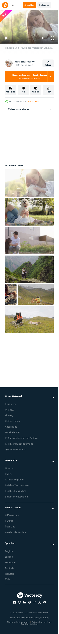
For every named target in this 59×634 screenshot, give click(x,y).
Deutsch (9, 588)
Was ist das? (33, 101)
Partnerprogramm (14, 499)
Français (9, 594)
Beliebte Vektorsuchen (17, 505)
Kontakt (9, 541)
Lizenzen (9, 488)
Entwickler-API (12, 452)
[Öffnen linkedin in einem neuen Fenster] (23, 622)
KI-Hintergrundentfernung (19, 464)
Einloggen (44, 5)
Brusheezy (10, 424)
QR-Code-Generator (15, 469)
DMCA (8, 494)
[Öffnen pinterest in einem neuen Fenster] (28, 622)
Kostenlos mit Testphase (29, 76)
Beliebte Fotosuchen (15, 511)
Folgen (48, 65)
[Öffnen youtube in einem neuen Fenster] (43, 622)
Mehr (8, 599)
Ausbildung (11, 447)
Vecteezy (9, 430)
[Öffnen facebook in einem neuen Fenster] (13, 622)
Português (10, 582)
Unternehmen (12, 441)
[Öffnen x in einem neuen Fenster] (38, 622)
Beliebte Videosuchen (16, 516)
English (9, 571)
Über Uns (10, 546)
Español (9, 577)
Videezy (9, 435)
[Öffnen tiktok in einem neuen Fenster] (33, 622)
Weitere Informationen (18, 107)
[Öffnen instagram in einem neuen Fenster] (18, 622)
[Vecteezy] (5, 5)
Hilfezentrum (12, 535)
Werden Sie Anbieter (16, 552)
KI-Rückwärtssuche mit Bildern (21, 458)
